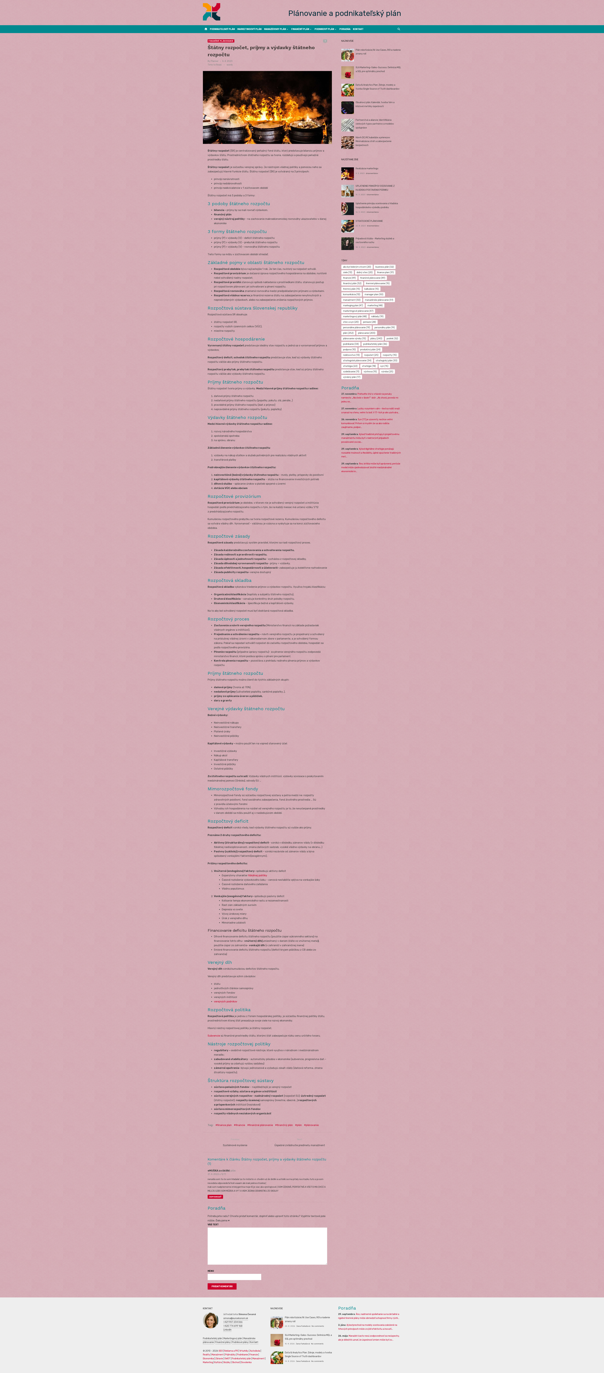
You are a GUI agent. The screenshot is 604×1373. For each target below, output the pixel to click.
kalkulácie (371, 289)
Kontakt (358, 29)
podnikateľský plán (375, 344)
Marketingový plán (249, 29)
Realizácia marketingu (367, 168)
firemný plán (351, 289)
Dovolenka (246, 1362)
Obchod (236, 1362)
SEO (221, 1351)
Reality (206, 1354)
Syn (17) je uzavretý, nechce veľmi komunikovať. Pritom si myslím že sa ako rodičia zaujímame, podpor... (367, 423)
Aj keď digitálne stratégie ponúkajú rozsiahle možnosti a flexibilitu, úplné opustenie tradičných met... (371, 453)
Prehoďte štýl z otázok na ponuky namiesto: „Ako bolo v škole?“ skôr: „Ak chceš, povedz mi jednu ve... (369, 398)
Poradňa (344, 29)
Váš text (213, 1224)
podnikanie (351, 344)
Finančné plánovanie (221, 41)
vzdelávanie (351, 371)
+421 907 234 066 (233, 1322)
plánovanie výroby (354, 338)
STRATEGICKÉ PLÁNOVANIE (369, 221)
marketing (375, 305)
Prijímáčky (230, 1354)
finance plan (224, 1125)
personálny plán (385, 327)
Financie (253, 1354)
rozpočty (390, 355)
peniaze (369, 322)
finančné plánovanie (261, 1125)
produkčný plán (370, 349)
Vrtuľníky (244, 1351)
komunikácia (351, 294)
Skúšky (226, 1362)
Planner (214, 61)
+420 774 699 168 (232, 1326)
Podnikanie (242, 1354)
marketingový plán (355, 316)
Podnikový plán (324, 29)
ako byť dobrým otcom (357, 267)
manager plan (374, 294)
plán (299, 1125)
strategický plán (386, 360)
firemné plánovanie (378, 283)
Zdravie (219, 1358)
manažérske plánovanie (379, 300)
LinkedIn (227, 1329)
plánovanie (312, 1125)
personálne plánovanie (356, 327)
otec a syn (351, 322)
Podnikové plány (240, 1342)
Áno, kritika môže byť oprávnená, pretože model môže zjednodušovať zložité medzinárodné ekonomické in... (370, 467)
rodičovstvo (351, 355)
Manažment (218, 1354)
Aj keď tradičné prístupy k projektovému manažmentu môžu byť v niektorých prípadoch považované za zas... (370, 438)
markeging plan (353, 305)
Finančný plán (300, 29)
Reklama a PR (231, 1351)
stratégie (369, 366)
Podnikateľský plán (222, 29)
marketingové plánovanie (358, 311)
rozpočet (371, 355)
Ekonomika (208, 1358)
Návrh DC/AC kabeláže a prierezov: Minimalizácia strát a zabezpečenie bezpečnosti (373, 141)
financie (240, 1125)
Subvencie (214, 1035)
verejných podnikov (225, 1001)
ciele (347, 272)
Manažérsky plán (275, 29)
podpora (349, 349)
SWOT (227, 1358)
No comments (318, 1326)
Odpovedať (215, 1197)
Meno (211, 1271)
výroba (387, 371)
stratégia (350, 366)
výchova (370, 371)
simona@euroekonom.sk (235, 1318)
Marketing (208, 1362)
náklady (377, 316)
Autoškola (255, 1351)
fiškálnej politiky (257, 875)
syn (384, 366)
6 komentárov (372, 173)
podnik (392, 338)
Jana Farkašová (303, 1326)
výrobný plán (351, 377)
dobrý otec (365, 272)
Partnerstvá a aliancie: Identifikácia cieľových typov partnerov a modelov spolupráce (375, 124)
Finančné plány (223, 1342)
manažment (352, 300)
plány (376, 338)
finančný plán (285, 1125)
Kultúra (218, 1362)
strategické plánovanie (357, 360)
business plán (384, 267)
